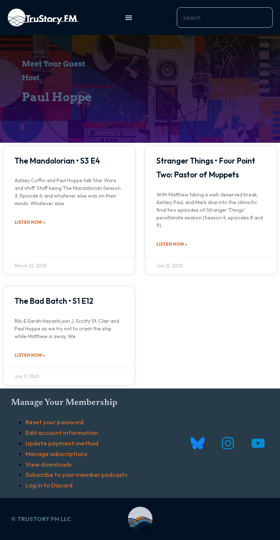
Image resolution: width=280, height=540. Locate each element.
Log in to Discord (49, 485)
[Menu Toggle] (128, 17)
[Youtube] (258, 443)
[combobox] (225, 17)
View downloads (48, 464)
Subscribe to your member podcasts (76, 474)
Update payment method (62, 443)
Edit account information (62, 432)
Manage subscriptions (56, 453)
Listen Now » (30, 222)
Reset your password (54, 422)
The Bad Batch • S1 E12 (54, 301)
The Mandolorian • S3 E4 (57, 160)
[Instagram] (228, 443)
